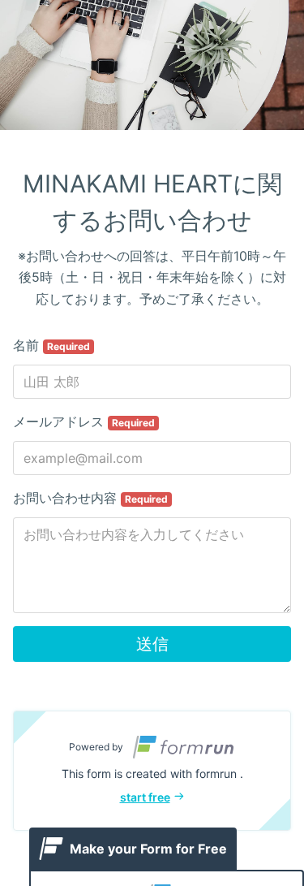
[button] (152, 771)
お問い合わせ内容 (90, 498)
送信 (152, 644)
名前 (51, 345)
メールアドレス (84, 421)
